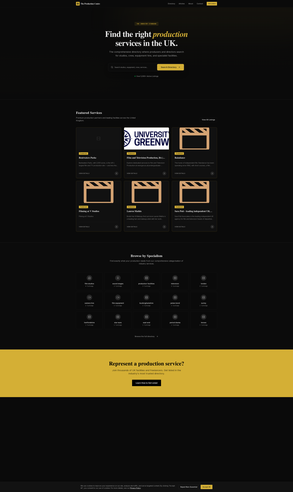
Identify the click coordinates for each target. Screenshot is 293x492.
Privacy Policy (135, 488)
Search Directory (168, 67)
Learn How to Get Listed (146, 383)
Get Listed (212, 3)
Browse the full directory (145, 336)
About (190, 4)
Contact (200, 4)
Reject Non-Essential (188, 487)
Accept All (206, 487)
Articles (182, 4)
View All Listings (208, 120)
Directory (171, 4)
